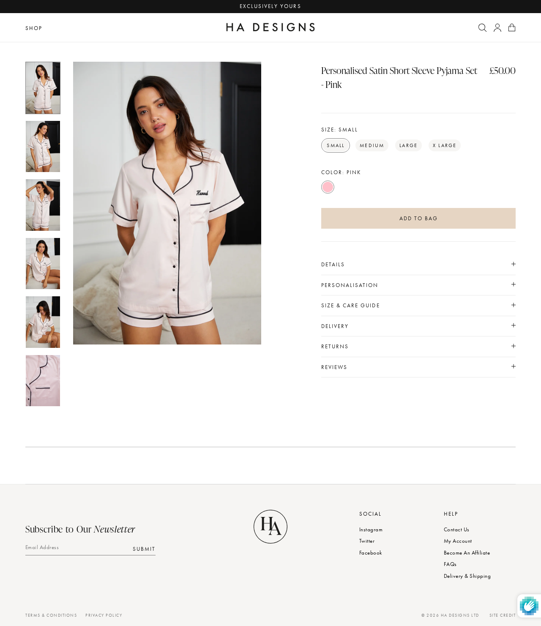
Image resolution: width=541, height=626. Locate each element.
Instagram (371, 529)
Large (408, 145)
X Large (444, 145)
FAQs (450, 564)
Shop (33, 28)
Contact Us (457, 529)
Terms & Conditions (51, 615)
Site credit (502, 615)
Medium (372, 145)
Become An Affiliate (467, 552)
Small (335, 145)
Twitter (366, 540)
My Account (458, 540)
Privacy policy (103, 615)
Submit (144, 548)
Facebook (370, 552)
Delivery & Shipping (467, 576)
